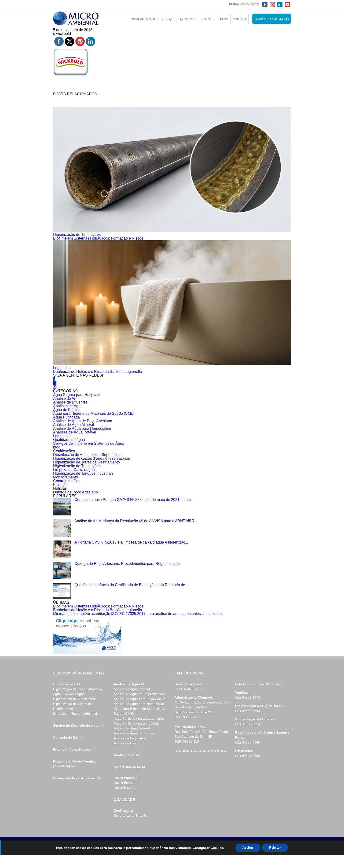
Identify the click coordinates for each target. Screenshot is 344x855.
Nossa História (124, 787)
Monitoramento (65, 477)
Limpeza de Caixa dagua (74, 470)
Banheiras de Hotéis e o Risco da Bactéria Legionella (97, 372)
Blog (224, 19)
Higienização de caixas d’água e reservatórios (91, 458)
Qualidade (188, 19)
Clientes (208, 19)
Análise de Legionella (129, 738)
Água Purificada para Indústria (136, 723)
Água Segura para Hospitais (76, 395)
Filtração (60, 485)
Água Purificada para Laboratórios (139, 718)
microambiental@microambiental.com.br (200, 750)
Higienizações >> (66, 684)
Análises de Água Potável (74, 432)
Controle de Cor (66, 481)
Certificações (64, 451)
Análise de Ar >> (126, 755)
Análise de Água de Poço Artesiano (82, 421)
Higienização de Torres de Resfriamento (86, 462)
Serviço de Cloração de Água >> (78, 725)
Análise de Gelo (125, 743)
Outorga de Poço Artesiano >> (77, 778)
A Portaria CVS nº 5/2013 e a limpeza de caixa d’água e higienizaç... (131, 542)
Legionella (62, 368)
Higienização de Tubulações (77, 235)
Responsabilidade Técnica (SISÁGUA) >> (74, 763)
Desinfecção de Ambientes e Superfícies (86, 455)
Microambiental (143, 19)
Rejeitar (275, 847)
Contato (239, 19)
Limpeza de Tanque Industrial (75, 713)
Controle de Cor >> (68, 737)
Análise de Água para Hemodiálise (82, 428)
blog (56, 447)
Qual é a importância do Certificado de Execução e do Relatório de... (131, 585)
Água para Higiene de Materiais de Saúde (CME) (94, 413)
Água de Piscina (67, 410)
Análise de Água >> (129, 684)
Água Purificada (66, 417)
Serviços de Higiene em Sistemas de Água (88, 443)
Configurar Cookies (208, 848)
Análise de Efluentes (70, 402)
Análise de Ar (64, 398)
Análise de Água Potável (132, 689)
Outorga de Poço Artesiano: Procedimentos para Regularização (127, 564)
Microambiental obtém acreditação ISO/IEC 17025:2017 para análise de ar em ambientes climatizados (138, 614)
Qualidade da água (69, 440)
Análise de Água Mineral (73, 425)
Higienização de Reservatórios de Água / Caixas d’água (78, 691)
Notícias (60, 488)
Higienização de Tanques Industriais (83, 473)
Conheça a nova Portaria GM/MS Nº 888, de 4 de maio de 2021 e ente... (134, 500)
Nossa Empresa (125, 778)
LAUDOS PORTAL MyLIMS (271, 19)
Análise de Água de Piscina (134, 733)
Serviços (168, 19)
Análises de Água (68, 406)
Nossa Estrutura (126, 783)
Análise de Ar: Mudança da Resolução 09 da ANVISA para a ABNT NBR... (135, 521)
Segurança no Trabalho (131, 815)
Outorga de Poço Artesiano (75, 492)
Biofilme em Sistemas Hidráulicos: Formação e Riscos (98, 238)
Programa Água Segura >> (74, 749)
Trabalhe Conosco (244, 4)
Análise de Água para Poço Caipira (139, 699)
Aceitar (247, 847)
